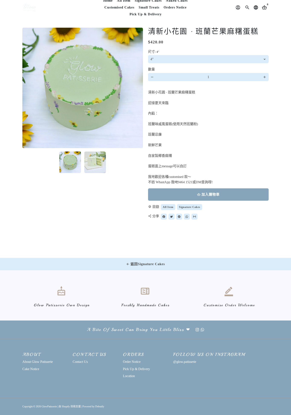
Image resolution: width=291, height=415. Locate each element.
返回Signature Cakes (145, 264)
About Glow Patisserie (37, 361)
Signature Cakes (189, 207)
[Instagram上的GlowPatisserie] (197, 329)
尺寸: (153, 51)
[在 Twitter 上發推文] (171, 217)
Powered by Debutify (93, 406)
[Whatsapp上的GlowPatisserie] (202, 329)
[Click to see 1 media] (70, 162)
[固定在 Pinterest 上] (179, 217)
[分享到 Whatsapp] (187, 217)
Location (129, 376)
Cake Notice (30, 369)
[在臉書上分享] (164, 217)
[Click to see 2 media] (95, 162)
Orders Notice (175, 7)
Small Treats (149, 7)
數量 (151, 69)
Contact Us (80, 361)
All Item (168, 207)
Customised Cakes (119, 7)
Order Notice (132, 361)
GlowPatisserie (49, 406)
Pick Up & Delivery (146, 14)
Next (137, 88)
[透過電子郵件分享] (194, 217)
